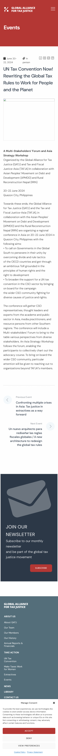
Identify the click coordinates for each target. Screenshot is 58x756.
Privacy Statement (35, 752)
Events (7, 679)
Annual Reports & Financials (13, 644)
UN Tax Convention (10, 660)
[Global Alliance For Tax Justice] (16, 606)
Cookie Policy (20, 752)
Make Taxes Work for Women (13, 668)
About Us (9, 616)
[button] (54, 703)
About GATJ (10, 622)
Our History (10, 638)
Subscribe (41, 568)
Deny (29, 738)
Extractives (10, 674)
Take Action (11, 652)
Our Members (11, 632)
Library (13, 38)
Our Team (9, 627)
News (12, 30)
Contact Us (16, 46)
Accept (29, 731)
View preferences (29, 745)
